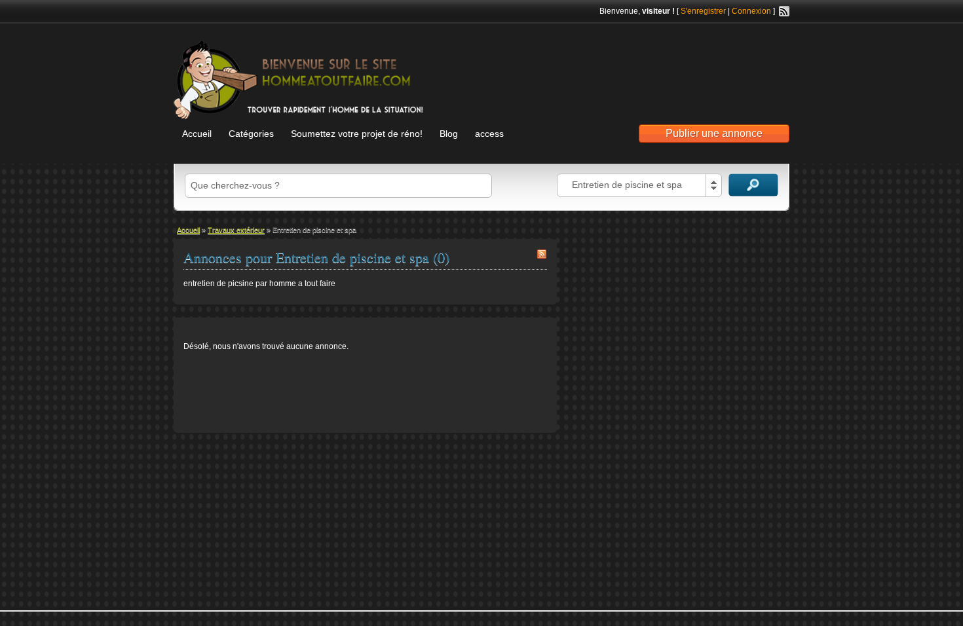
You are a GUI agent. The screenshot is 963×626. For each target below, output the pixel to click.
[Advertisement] (636, 66)
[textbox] (338, 186)
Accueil (197, 133)
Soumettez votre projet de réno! (357, 133)
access (489, 133)
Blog (449, 133)
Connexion (751, 11)
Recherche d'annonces (753, 185)
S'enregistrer (703, 11)
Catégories (251, 133)
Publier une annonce (714, 133)
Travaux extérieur (236, 230)
